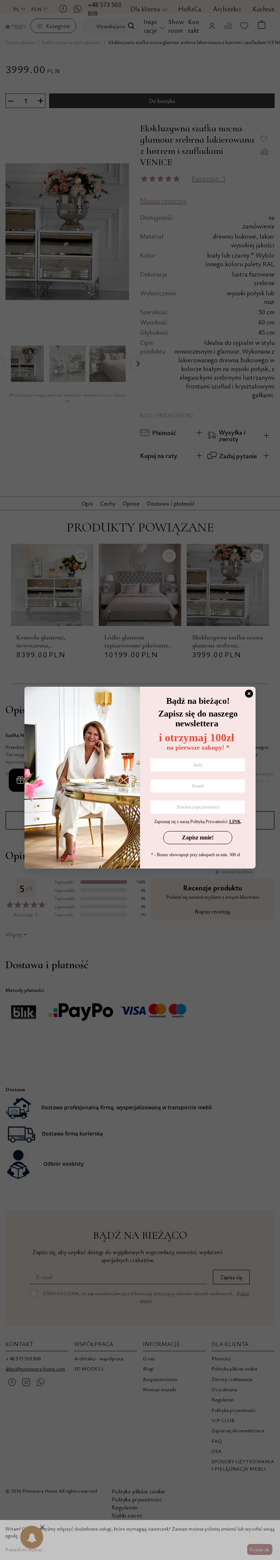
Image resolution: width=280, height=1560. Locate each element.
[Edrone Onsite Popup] (140, 780)
